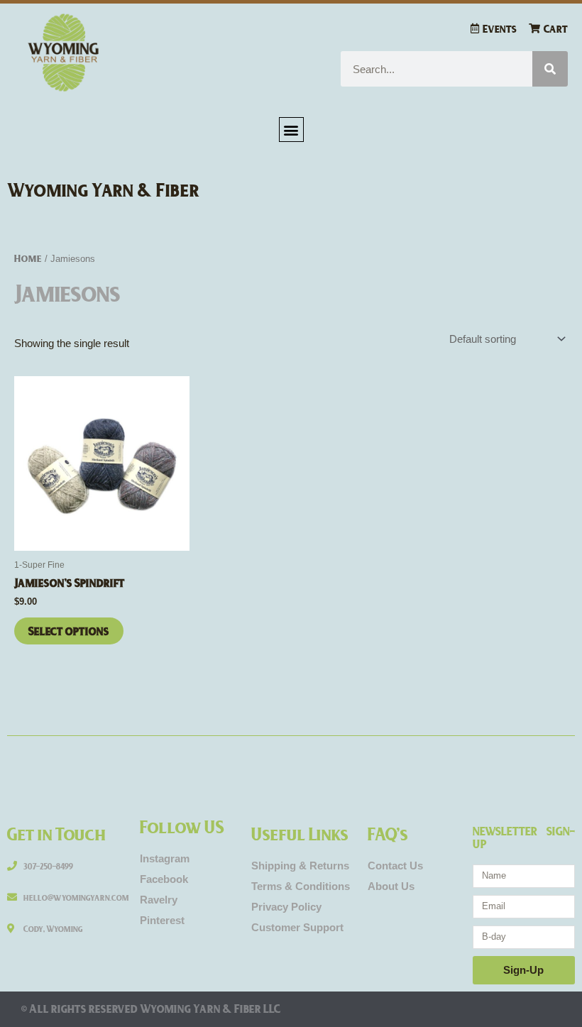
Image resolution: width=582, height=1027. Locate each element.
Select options (68, 631)
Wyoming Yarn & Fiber (103, 189)
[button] (291, 129)
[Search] (550, 69)
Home (28, 257)
